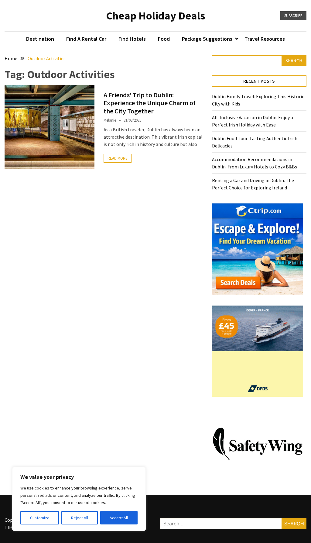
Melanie (110, 120)
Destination (40, 38)
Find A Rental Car (86, 38)
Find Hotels (132, 38)
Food (164, 38)
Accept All (119, 518)
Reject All (79, 518)
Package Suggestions (207, 38)
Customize (40, 518)
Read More (118, 158)
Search (293, 60)
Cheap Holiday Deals (155, 15)
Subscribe (293, 15)
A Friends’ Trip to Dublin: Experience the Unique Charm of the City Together (150, 103)
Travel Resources (264, 38)
